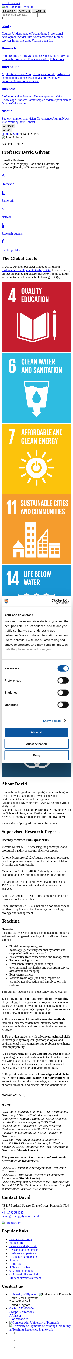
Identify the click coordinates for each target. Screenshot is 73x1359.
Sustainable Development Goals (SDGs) (26, 270)
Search (9, 10)
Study (6, 26)
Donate (6, 103)
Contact (30, 122)
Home (5, 133)
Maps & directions (21, 1312)
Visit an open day (42, 40)
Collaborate (18, 103)
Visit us (15, 1315)
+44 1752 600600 (21, 1308)
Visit (4, 122)
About (7, 111)
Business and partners (22, 1253)
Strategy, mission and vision (19, 118)
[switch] (63, 680)
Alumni (57, 118)
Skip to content (11, 3)
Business (8, 89)
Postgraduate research (35, 55)
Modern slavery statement (25, 1277)
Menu (24, 10)
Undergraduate (21, 33)
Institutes (7, 55)
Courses (6, 33)
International (12, 67)
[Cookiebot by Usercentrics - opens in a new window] (52, 601)
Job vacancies (18, 1319)
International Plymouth (23, 1246)
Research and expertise (23, 1249)
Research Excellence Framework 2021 (25, 59)
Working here (16, 122)
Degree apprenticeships (48, 96)
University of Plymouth (23, 1294)
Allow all (36, 732)
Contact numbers (21, 1270)
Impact (17, 55)
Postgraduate (39, 33)
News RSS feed (20, 1267)
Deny (36, 755)
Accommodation (43, 37)
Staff (6, 129)
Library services (59, 55)
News (65, 118)
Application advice (13, 74)
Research (9, 48)
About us (15, 1263)
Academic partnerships (57, 100)
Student (8, 125)
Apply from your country (40, 74)
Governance (44, 118)
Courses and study (20, 1239)
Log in (39, 10)
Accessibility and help (24, 1274)
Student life (25, 37)
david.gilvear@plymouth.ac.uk (21, 1216)
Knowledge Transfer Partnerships (22, 100)
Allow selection (36, 743)
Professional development (17, 96)
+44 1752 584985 (13, 1212)
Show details (52, 720)
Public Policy (58, 59)
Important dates (21, 40)
